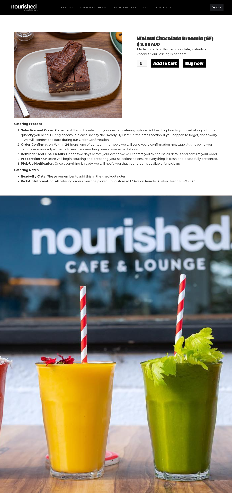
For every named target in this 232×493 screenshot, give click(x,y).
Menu (146, 7)
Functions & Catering (93, 7)
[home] (24, 7)
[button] (217, 7)
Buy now (194, 63)
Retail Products (125, 7)
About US (67, 7)
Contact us (163, 7)
